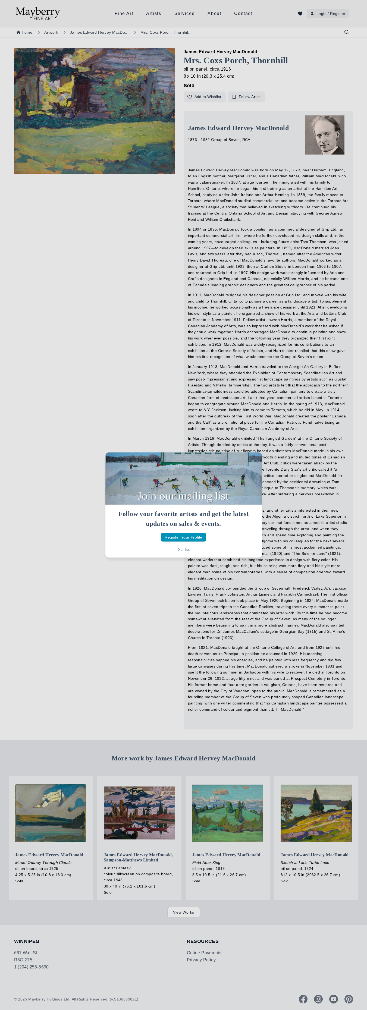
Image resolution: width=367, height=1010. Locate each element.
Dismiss (183, 550)
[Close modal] (253, 461)
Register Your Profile (183, 537)
